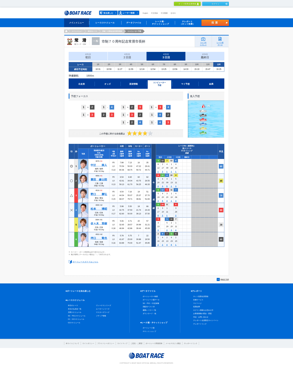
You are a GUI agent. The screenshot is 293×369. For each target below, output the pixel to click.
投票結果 (196, 307)
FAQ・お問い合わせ (200, 317)
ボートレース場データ (151, 300)
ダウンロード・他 (149, 313)
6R (153, 64)
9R (186, 64)
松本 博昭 (99, 208)
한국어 (173, 13)
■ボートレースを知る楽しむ (78, 291)
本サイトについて (72, 343)
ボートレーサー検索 (150, 296)
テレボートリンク (200, 324)
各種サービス (198, 300)
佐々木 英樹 (99, 223)
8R (175, 64)
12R (219, 64)
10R (197, 64)
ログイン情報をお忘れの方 (203, 310)
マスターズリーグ (102, 312)
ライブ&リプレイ (203, 44)
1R (98, 64)
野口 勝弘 (99, 194)
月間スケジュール (74, 312)
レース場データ (220, 44)
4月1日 (88, 56)
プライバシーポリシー (105, 343)
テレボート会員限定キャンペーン (205, 320)
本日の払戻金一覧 (74, 309)
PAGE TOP (225, 279)
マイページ (197, 303)
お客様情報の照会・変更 (202, 313)
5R (142, 64)
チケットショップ (149, 331)
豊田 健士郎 (99, 179)
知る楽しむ (108, 13)
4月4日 (205, 56)
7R (164, 64)
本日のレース (73, 305)
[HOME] (66, 31)
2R (109, 64)
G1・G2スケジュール (76, 319)
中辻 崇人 (99, 165)
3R (120, 64)
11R (208, 64)
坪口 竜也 (99, 238)
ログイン (216, 4)
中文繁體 (164, 13)
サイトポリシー (88, 343)
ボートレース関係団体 (154, 343)
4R (131, 64)
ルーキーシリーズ (102, 309)
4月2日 (127, 56)
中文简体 (154, 13)
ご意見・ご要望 (136, 343)
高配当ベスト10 (149, 307)
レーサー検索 (129, 13)
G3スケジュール (74, 323)
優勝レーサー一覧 (149, 310)
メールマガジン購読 (173, 343)
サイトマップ (122, 343)
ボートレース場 (148, 328)
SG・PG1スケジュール (76, 316)
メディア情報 (101, 316)
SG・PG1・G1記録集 (151, 303)
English (145, 13)
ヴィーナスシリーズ (103, 305)
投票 (215, 22)
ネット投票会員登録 (187, 4)
